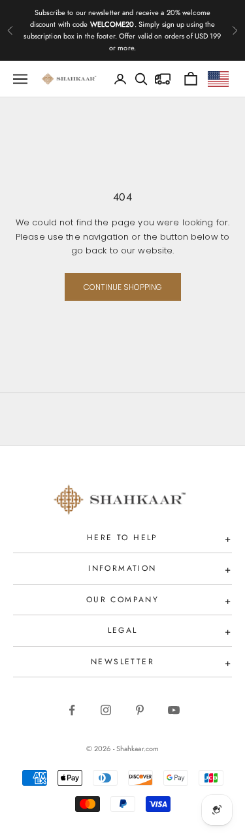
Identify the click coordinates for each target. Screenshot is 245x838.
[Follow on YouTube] (173, 710)
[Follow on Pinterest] (139, 710)
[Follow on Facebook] (71, 710)
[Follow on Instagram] (105, 710)
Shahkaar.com (137, 748)
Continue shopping (123, 287)
